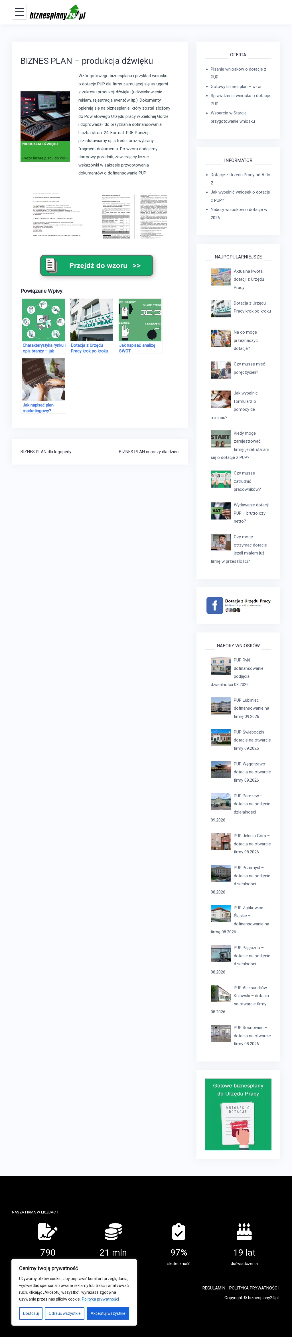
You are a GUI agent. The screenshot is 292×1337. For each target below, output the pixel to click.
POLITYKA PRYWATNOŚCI (254, 1288)
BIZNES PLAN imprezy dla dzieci (149, 451)
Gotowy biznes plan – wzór (236, 86)
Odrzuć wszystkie (65, 1313)
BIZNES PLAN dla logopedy (46, 451)
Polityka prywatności (100, 1299)
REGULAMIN (213, 1288)
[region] (74, 1292)
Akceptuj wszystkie (108, 1313)
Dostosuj (31, 1313)
